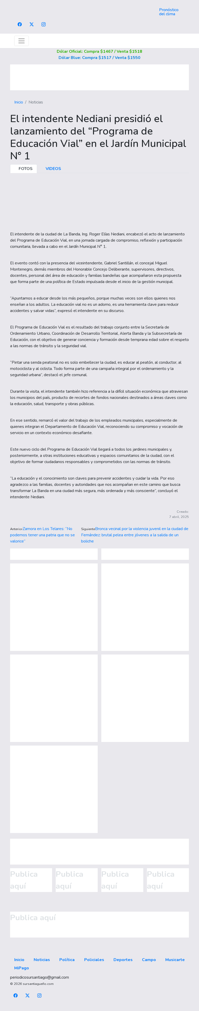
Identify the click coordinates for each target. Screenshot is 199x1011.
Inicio (18, 102)
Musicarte (175, 960)
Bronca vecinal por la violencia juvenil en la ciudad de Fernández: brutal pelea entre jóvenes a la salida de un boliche (134, 535)
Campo (149, 960)
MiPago (21, 968)
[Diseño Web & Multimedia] (99, 1008)
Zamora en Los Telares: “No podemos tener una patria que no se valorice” (42, 535)
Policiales (94, 960)
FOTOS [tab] (25, 169)
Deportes (123, 960)
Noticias (42, 960)
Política (67, 960)
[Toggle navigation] (21, 41)
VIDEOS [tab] (53, 169)
